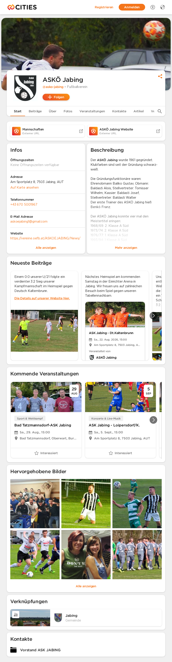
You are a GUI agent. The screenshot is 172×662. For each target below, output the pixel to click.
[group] (86, 315)
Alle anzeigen (86, 586)
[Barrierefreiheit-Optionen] (152, 7)
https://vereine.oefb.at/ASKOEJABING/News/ (45, 238)
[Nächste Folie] (153, 315)
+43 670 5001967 (23, 204)
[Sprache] (163, 7)
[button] (24, 88)
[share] (160, 76)
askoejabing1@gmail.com (28, 221)
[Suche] (159, 111)
